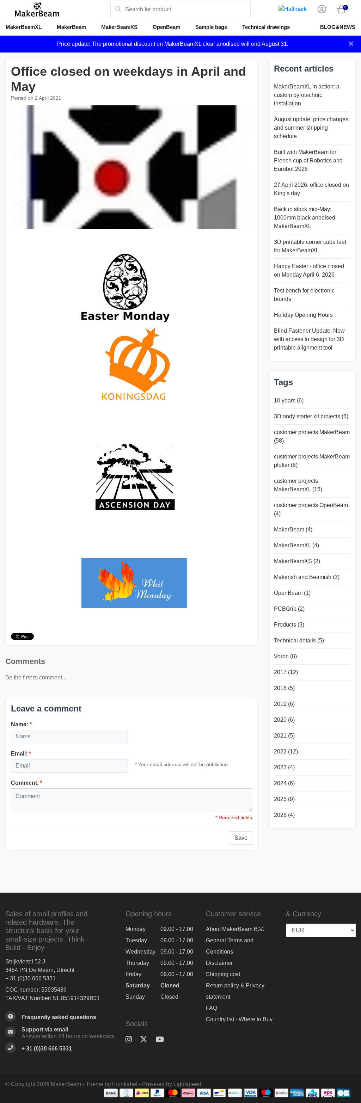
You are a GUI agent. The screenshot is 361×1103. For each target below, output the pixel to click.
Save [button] (240, 838)
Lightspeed (187, 1084)
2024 (284, 783)
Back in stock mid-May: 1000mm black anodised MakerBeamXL (304, 217)
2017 (286, 672)
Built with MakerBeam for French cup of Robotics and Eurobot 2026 (308, 160)
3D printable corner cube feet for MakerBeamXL (310, 246)
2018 (284, 688)
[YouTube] (162, 1040)
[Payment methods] (111, 1093)
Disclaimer (219, 963)
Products (289, 625)
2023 (284, 767)
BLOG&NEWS (337, 27)
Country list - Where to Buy (239, 1019)
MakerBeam (71, 27)
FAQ (211, 1008)
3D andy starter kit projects (311, 416)
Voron (285, 656)
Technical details (299, 640)
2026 (284, 815)
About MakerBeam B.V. (235, 929)
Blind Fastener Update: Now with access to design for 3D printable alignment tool (309, 339)
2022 (286, 751)
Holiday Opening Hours (303, 315)
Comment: (26, 783)
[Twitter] (146, 1040)
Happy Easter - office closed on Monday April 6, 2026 (309, 270)
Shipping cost (223, 974)
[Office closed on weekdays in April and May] (131, 167)
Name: (21, 724)
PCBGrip (289, 609)
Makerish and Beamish (306, 577)
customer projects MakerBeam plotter (312, 461)
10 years (289, 400)
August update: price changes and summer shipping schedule (311, 127)
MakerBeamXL (24, 27)
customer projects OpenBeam (311, 509)
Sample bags (211, 27)
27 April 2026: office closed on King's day (311, 189)
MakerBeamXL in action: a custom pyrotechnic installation (306, 95)
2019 (284, 704)
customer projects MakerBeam (312, 436)
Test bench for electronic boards (304, 295)
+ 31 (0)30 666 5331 (30, 978)
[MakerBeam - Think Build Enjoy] (57, 9)
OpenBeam (166, 27)
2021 (284, 736)
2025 (284, 799)
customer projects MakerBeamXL (298, 485)
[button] (321, 9)
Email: (21, 754)
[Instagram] (131, 1040)
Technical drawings (266, 27)
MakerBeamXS (119, 27)
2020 (284, 720)
